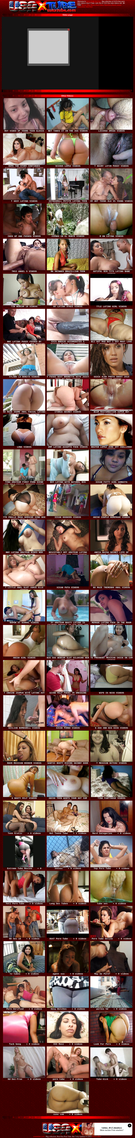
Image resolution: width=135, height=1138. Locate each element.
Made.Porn (107, 5)
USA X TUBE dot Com (93, 1)
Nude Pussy (89, 6)
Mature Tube (86, 5)
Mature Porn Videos (97, 5)
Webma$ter (96, 1136)
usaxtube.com (39, 1136)
